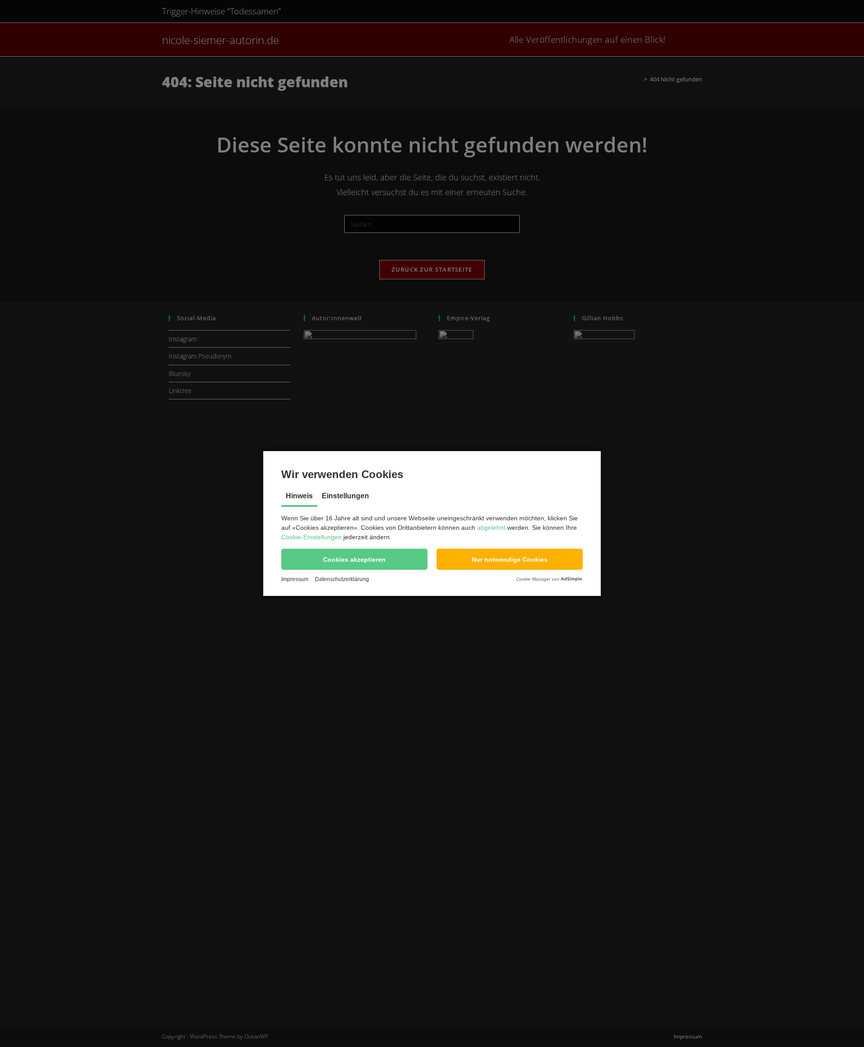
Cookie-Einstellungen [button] (311, 537)
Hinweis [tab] (299, 496)
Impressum (294, 579)
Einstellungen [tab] (345, 496)
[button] (354, 559)
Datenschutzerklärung (342, 579)
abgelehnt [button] (491, 527)
